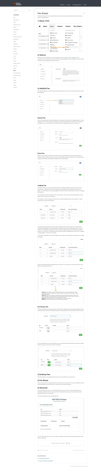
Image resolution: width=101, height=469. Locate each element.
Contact (85, 4)
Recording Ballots (16, 73)
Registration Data (16, 24)
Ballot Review (16, 20)
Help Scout (86, 466)
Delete (14, 58)
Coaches (68, 4)
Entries (14, 68)
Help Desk (62, 4)
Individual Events (16, 46)
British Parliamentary (17, 36)
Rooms (14, 77)
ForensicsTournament (74, 466)
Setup (14, 56)
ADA (14, 17)
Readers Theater (16, 63)
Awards (14, 34)
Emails (14, 61)
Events (14, 82)
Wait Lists (15, 65)
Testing (14, 32)
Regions (15, 48)
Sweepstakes (16, 29)
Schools (15, 51)
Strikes (14, 27)
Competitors (15, 39)
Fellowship (15, 44)
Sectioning (15, 53)
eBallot (14, 41)
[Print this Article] (83, 13)
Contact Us (46, 450)
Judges (14, 85)
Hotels (14, 22)
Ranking (15, 87)
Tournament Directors (77, 4)
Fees (14, 70)
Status (14, 80)
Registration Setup (17, 75)
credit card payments (64, 57)
